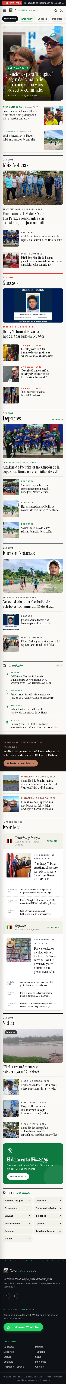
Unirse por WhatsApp (26, 1327)
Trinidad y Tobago (14, 1366)
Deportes (57, 18)
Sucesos (42, 18)
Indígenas (40, 1361)
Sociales (8, 1361)
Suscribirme (16, 1176)
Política (39, 1346)
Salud (38, 1356)
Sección (52, 841)
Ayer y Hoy (27, 18)
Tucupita (40, 1351)
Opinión (39, 1366)
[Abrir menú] (5, 11)
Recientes (10, 18)
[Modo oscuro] (61, 10)
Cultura (7, 1356)
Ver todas (56, 419)
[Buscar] (56, 10)
